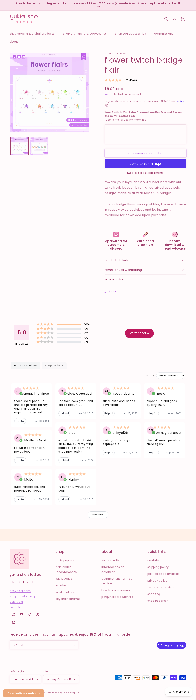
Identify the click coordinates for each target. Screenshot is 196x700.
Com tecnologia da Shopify (62, 692)
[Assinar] (74, 644)
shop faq (153, 594)
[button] (34, 34)
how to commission (115, 590)
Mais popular (65, 560)
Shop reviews (54, 365)
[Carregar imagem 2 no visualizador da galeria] (39, 146)
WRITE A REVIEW (139, 333)
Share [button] (112, 291)
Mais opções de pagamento (145, 172)
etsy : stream (20, 591)
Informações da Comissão (112, 569)
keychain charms (68, 599)
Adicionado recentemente (66, 569)
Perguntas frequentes (117, 597)
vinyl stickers (65, 592)
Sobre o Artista (111, 560)
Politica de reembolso (163, 574)
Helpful (20, 421)
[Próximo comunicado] (185, 5)
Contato (153, 560)
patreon (16, 602)
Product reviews (25, 365)
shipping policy (158, 567)
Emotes (61, 585)
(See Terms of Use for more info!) (143, 116)
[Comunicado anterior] (11, 5)
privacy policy (157, 581)
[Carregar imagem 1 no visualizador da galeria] (19, 146)
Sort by (150, 375)
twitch (15, 607)
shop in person (157, 601)
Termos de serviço (160, 587)
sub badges (64, 579)
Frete (107, 94)
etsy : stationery (23, 596)
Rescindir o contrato (24, 693)
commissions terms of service (117, 581)
